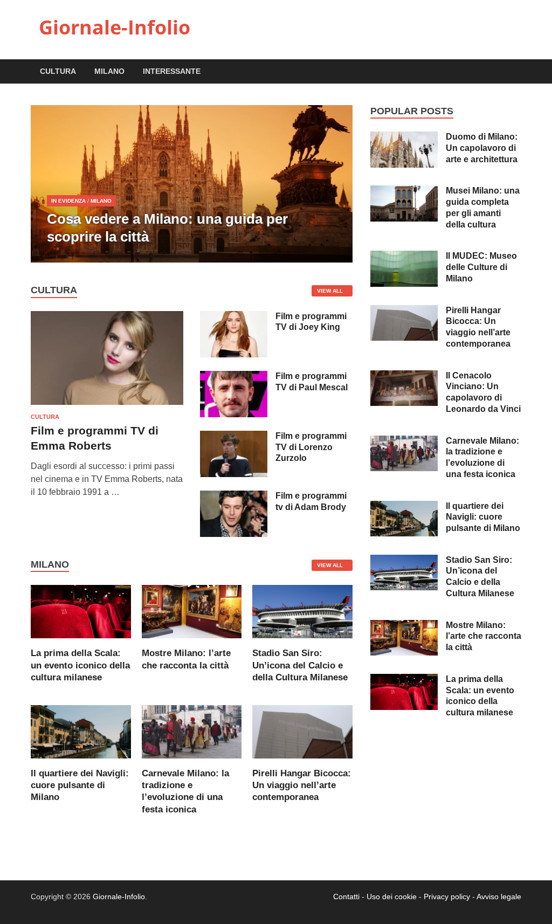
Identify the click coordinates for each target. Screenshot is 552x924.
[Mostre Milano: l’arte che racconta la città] (192, 611)
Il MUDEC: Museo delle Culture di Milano (481, 267)
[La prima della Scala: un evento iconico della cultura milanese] (81, 611)
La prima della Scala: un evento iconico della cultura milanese (80, 665)
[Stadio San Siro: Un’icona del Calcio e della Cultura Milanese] (302, 611)
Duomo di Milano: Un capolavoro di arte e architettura (482, 148)
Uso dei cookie (392, 896)
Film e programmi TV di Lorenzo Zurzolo (311, 447)
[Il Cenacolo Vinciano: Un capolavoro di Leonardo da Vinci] (404, 376)
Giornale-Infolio (114, 27)
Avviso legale (499, 896)
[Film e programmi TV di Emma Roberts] (107, 317)
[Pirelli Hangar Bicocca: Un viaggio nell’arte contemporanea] (302, 731)
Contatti (346, 896)
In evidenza (68, 201)
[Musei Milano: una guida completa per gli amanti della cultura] (404, 191)
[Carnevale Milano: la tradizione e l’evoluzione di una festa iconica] (192, 731)
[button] (335, 184)
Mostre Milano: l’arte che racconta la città (483, 636)
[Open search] (516, 72)
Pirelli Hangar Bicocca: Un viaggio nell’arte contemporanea (301, 785)
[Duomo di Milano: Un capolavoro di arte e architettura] (404, 137)
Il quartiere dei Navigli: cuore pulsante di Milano (80, 785)
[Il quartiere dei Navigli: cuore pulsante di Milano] (81, 731)
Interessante (172, 71)
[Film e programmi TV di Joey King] (233, 317)
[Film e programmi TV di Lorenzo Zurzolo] (233, 437)
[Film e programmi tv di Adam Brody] (233, 496)
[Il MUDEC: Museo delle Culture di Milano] (404, 256)
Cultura (58, 71)
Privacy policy (447, 896)
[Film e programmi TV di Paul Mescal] (233, 377)
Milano (109, 71)
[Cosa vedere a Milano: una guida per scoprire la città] (192, 184)
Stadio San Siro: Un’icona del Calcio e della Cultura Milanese (300, 665)
